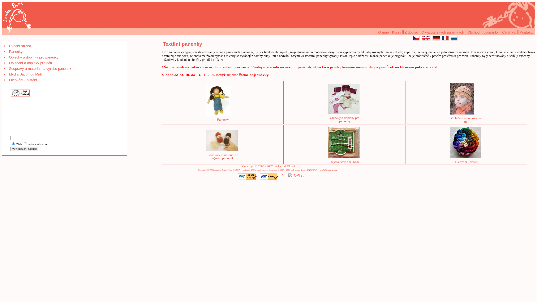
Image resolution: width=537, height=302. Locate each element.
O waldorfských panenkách (442, 32)
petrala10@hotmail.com (254, 170)
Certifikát (509, 32)
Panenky (16, 52)
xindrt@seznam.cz (328, 170)
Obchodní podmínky (483, 32)
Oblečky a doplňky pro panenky (34, 57)
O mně (383, 32)
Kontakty (527, 32)
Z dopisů (411, 32)
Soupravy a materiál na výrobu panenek (40, 69)
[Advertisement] (23, 112)
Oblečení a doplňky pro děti (30, 63)
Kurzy (396, 32)
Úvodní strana (20, 46)
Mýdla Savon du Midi (25, 74)
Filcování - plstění (23, 80)
